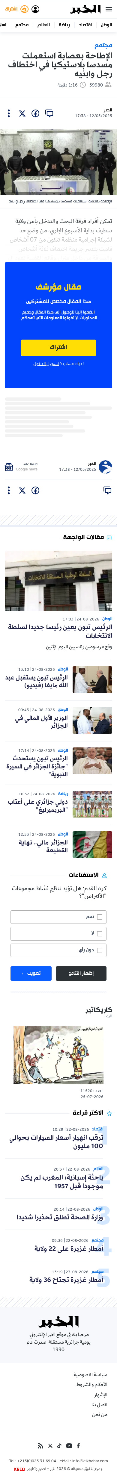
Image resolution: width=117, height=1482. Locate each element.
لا (92, 933)
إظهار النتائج (81, 973)
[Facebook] (78, 1445)
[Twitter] (50, 1445)
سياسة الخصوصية (90, 1375)
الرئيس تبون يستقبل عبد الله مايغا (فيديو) (36, 682)
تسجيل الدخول (46, 364)
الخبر (108, 110)
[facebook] (35, 113)
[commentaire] (49, 113)
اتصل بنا (99, 1405)
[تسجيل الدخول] (35, 9)
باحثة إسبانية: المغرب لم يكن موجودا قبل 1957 (61, 1182)
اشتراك (58, 347)
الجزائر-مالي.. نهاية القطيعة (43, 847)
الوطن (106, 25)
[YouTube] (69, 1445)
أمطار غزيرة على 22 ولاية (68, 1249)
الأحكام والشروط (91, 1385)
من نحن (99, 1415)
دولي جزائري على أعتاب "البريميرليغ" (38, 806)
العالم (44, 25)
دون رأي (86, 950)
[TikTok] (59, 1445)
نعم (90, 917)
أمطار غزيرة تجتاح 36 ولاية (66, 1280)
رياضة (64, 25)
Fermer (109, 9)
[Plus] (9, 113)
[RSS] (40, 1445)
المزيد (108, 1017)
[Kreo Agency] (20, 1469)
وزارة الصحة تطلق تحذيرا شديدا (60, 1217)
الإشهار (100, 1395)
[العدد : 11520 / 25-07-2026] (59, 1055)
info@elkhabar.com (90, 1462)
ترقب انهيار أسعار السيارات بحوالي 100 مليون (56, 1142)
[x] (22, 113)
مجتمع (21, 25)
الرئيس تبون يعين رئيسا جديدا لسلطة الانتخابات (60, 632)
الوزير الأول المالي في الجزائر (41, 722)
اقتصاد (85, 25)
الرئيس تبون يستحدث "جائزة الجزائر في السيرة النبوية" (37, 767)
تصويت (33, 973)
